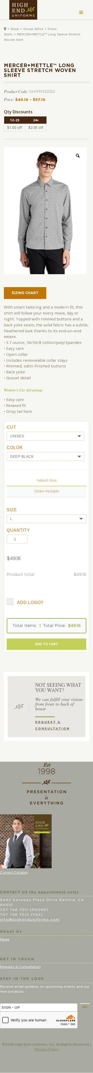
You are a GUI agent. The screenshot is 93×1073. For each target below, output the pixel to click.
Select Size (47, 480)
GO (84, 1007)
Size (12, 510)
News (4, 939)
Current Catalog (14, 872)
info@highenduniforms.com (30, 919)
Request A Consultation (20, 967)
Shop (15, 28)
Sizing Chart (25, 293)
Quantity (18, 530)
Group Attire (33, 28)
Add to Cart (46, 644)
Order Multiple (46, 491)
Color (15, 447)
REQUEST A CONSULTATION (52, 725)
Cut (11, 427)
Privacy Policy (47, 1049)
